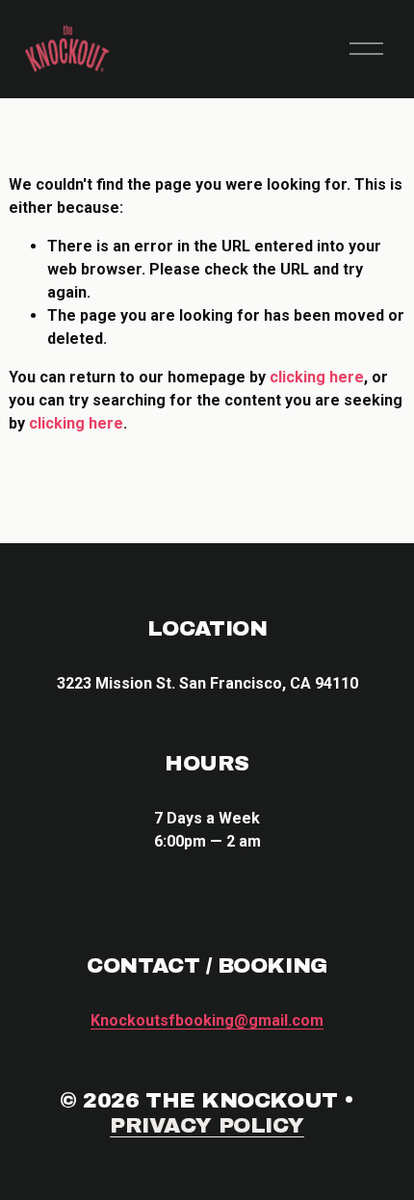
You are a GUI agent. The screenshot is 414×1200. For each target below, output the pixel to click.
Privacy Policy (207, 1125)
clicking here (317, 377)
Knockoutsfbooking (207, 1020)
